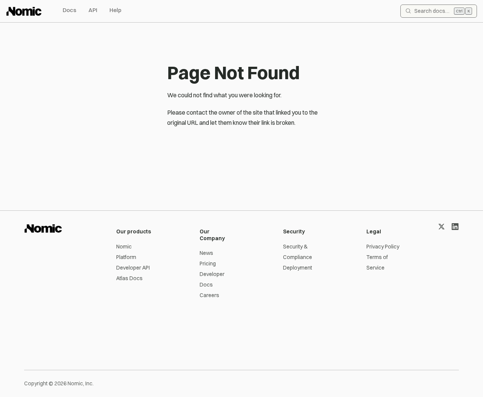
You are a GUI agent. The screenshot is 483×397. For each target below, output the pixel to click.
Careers (209, 295)
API (92, 10)
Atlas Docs (129, 278)
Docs (69, 10)
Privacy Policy (382, 246)
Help (115, 10)
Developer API (133, 267)
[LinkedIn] (455, 226)
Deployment (297, 267)
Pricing (208, 263)
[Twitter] (441, 226)
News (206, 253)
